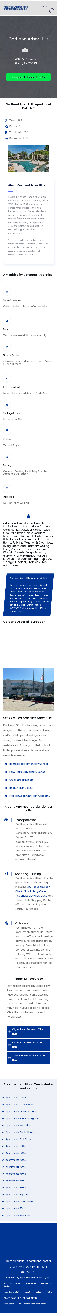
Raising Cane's (39, 891)
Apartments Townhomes (19, 1201)
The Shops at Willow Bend (31, 896)
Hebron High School (21, 788)
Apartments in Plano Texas (23, 1084)
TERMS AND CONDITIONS (27, 1298)
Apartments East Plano (18, 1139)
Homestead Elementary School (28, 764)
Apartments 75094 (16, 1187)
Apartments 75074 (16, 1166)
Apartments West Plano (19, 1125)
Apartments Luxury (16, 1097)
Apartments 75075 (16, 1173)
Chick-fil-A (22, 891)
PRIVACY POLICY (10, 1298)
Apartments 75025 (16, 1160)
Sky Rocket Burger (38, 887)
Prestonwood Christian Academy (29, 796)
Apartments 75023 (16, 1146)
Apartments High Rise (17, 1194)
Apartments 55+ (15, 1208)
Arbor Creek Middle (21, 780)
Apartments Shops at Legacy (22, 1118)
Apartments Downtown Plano (22, 1111)
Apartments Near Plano (18, 1215)
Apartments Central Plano (20, 1132)
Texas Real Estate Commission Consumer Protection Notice (28, 1292)
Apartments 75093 (16, 1180)
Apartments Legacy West (20, 1104)
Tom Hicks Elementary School (27, 772)
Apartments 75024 (16, 1153)
